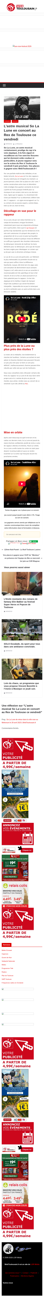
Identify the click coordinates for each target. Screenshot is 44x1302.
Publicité (34, 1273)
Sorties (15, 121)
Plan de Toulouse (7, 975)
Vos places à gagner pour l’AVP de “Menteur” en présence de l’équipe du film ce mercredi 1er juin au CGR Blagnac (21, 558)
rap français (30, 228)
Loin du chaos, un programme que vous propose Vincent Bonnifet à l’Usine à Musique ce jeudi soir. (21, 686)
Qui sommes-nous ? (12, 1273)
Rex (26, 384)
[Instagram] (15, 1291)
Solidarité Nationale (8, 961)
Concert (7, 121)
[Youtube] (22, 1291)
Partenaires (14, 1276)
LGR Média (35, 1264)
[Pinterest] (34, 1291)
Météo (4, 965)
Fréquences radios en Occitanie (12, 983)
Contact (25, 1273)
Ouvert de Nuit (7, 957)
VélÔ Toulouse (7, 979)
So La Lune (19, 176)
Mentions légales (27, 1276)
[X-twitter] (28, 1291)
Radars (4, 972)
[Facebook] (9, 1291)
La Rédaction (19, 144)
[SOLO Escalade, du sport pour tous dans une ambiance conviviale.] (22, 620)
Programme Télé (7, 968)
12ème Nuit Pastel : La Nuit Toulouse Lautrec (22, 549)
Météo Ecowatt (7, 950)
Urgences (5, 954)
